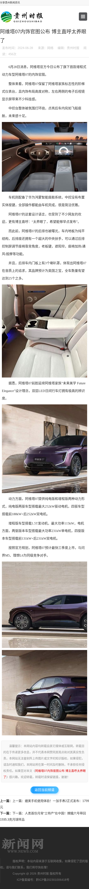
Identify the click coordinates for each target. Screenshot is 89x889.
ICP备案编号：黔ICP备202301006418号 (43, 879)
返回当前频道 (44, 790)
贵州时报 (23, 845)
